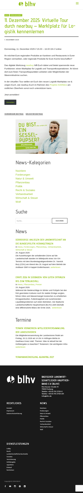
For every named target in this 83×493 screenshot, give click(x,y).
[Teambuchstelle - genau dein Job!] (41, 153)
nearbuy (30, 65)
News (7, 15)
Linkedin (26, 486)
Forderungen (23, 174)
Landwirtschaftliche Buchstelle (17, 454)
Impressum (10, 411)
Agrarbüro (10, 465)
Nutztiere (21, 170)
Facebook (6, 486)
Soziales (9, 457)
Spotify (21, 486)
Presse (39, 284)
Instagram (16, 486)
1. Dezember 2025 (11, 39)
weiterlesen (55, 267)
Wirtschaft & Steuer (27, 197)
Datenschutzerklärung (14, 413)
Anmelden (10, 102)
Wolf (18, 201)
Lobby (9, 448)
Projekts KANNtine (58, 85)
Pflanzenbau (23, 182)
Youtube (11, 486)
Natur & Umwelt (25, 178)
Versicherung (11, 459)
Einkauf (9, 467)
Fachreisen (10, 470)
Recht (9, 451)
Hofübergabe (11, 462)
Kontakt (9, 408)
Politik (19, 186)
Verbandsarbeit (16, 15)
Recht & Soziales (25, 190)
